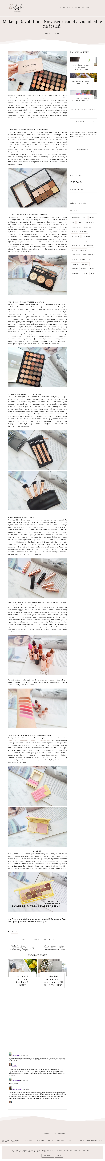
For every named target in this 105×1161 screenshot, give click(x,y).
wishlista (85, 264)
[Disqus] (37, 1021)
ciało (84, 218)
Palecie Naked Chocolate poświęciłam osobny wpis (29, 740)
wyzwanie (75, 269)
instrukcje (90, 222)
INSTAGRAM (62, 1133)
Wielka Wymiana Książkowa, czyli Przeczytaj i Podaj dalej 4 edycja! (22, 948)
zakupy (91, 269)
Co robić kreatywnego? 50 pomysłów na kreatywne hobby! (81, 67)
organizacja (83, 241)
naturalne (86, 236)
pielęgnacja (76, 245)
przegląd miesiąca (89, 255)
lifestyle (87, 227)
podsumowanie (88, 245)
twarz (90, 259)
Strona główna (66, 7)
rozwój (82, 259)
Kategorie (79, 7)
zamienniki (75, 273)
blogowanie (76, 218)
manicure (83, 231)
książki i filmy (76, 227)
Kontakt (89, 7)
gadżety (80, 222)
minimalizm (75, 236)
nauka (74, 241)
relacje (74, 259)
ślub (92, 273)
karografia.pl (97, 1140)
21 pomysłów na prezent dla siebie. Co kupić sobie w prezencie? (81, 84)
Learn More (48, 1155)
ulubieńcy (75, 264)
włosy (83, 269)
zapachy (85, 273)
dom (73, 222)
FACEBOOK (46, 1133)
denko (92, 218)
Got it (59, 1155)
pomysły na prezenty (79, 250)
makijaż (14, 931)
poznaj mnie (76, 255)
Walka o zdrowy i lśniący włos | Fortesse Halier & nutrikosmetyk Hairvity (54, 948)
